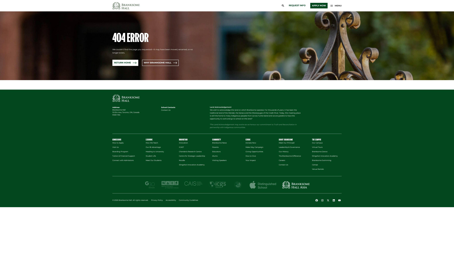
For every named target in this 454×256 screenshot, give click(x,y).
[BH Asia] (296, 185)
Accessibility (171, 200)
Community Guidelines (188, 200)
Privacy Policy (157, 200)
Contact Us (165, 110)
